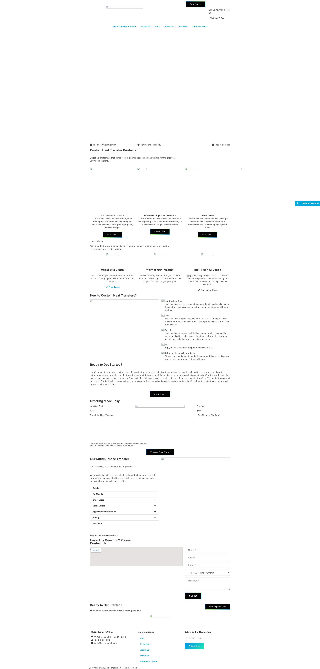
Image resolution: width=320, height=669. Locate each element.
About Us (169, 26)
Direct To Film (207, 215)
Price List (145, 26)
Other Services (199, 26)
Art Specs (97, 523)
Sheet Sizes (98, 500)
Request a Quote (148, 661)
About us (144, 650)
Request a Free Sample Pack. (104, 535)
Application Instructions (104, 511)
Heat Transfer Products (124, 26)
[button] (124, 488)
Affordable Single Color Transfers (160, 215)
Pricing (96, 517)
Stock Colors (99, 505)
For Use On (98, 494)
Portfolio (182, 26)
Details (96, 488)
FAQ (157, 26)
